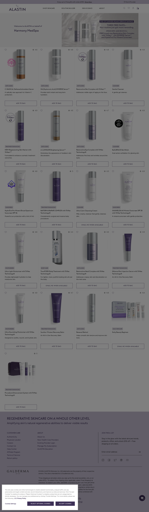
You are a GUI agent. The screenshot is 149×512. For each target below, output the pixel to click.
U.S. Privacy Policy (20, 498)
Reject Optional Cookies (40, 503)
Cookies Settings (10, 503)
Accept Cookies (65, 503)
